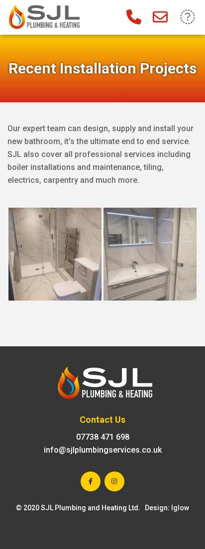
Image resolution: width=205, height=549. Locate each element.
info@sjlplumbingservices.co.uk (103, 450)
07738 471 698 (102, 437)
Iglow (180, 508)
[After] (55, 254)
